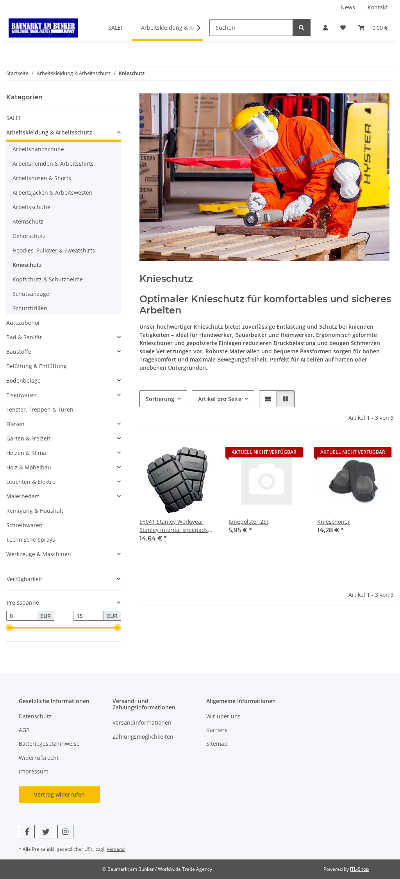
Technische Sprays (30, 539)
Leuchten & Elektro (30, 481)
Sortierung (160, 399)
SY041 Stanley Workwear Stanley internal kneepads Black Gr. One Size (173, 526)
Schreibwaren (24, 525)
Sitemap (217, 743)
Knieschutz (27, 265)
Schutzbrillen (29, 308)
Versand (116, 849)
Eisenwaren (21, 395)
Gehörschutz (29, 236)
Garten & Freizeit (28, 438)
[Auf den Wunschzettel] (202, 454)
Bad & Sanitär (24, 337)
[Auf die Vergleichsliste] (182, 454)
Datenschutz (35, 716)
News (348, 7)
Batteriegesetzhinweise (49, 743)
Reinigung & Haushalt (34, 510)
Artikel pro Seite (219, 399)
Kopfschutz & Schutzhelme (47, 279)
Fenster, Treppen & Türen (39, 409)
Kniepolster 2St (248, 521)
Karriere (217, 730)
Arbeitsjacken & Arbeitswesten (52, 192)
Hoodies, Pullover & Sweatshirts (53, 250)
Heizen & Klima (26, 453)
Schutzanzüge (30, 293)
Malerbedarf (22, 496)
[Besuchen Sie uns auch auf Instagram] (65, 831)
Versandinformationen (141, 722)
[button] (325, 27)
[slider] (9, 628)
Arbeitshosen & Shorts (41, 178)
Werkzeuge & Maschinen (38, 554)
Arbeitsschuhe (31, 207)
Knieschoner (333, 521)
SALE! (13, 118)
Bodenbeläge (23, 380)
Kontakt (378, 7)
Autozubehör (23, 322)
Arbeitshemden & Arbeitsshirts (53, 163)
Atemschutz (27, 221)
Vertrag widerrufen (59, 794)
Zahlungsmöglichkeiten (142, 736)
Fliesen (15, 424)
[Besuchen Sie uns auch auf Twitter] (46, 831)
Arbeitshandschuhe (38, 149)
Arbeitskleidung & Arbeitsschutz (49, 132)
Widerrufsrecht (39, 757)
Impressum (33, 771)
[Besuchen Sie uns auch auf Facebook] (27, 831)
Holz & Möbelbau (28, 467)
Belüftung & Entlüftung (36, 366)
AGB (24, 730)
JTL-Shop (359, 869)
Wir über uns (223, 716)
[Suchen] (302, 27)
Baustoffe (18, 351)
